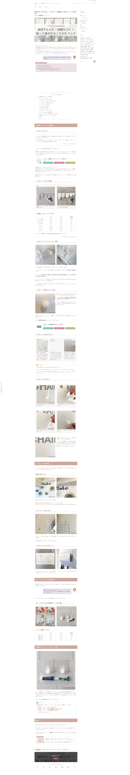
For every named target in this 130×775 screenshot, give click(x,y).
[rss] (93, 0)
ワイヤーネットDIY (85, 19)
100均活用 (43, 749)
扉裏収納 (59, 749)
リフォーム (91, 44)
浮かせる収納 (41, 15)
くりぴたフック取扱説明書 (70, 143)
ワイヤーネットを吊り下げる (46, 109)
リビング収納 (86, 44)
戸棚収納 (87, 49)
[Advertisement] (56, 82)
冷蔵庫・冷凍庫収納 (83, 46)
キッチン (88, 39)
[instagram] (91, 0)
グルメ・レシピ (84, 29)
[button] (37, 767)
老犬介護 (86, 54)
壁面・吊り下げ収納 (54, 749)
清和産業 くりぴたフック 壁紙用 (45, 96)
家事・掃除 (83, 31)
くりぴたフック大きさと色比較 (46, 99)
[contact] (94, 0)
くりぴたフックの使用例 (44, 106)
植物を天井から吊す (44, 107)
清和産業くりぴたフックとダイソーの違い (47, 115)
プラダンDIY (84, 17)
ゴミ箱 (92, 39)
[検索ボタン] (94, 3)
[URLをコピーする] (74, 767)
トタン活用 (91, 41)
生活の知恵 (83, 27)
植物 (81, 51)
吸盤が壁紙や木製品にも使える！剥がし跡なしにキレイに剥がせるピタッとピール (60, 740)
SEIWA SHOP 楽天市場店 (72, 236)
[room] (92, 0)
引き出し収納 (82, 49)
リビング (81, 44)
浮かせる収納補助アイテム (66, 749)
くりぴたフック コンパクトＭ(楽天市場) (64, 571)
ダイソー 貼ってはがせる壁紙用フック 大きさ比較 (49, 113)
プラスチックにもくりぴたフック (47, 110)
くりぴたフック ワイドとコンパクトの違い (48, 100)
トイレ (87, 41)
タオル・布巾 (82, 41)
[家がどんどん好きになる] (41, 3)
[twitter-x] (89, 0)
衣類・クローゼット (83, 56)
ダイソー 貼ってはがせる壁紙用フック (46, 112)
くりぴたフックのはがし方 (45, 104)
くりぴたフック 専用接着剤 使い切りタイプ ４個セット (53, 324)
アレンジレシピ (82, 39)
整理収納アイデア (84, 21)
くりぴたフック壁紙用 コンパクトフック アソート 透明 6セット (55, 158)
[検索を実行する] (94, 61)
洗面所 (84, 51)
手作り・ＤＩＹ (84, 15)
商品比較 (48, 749)
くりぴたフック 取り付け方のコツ (47, 103)
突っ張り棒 (82, 54)
